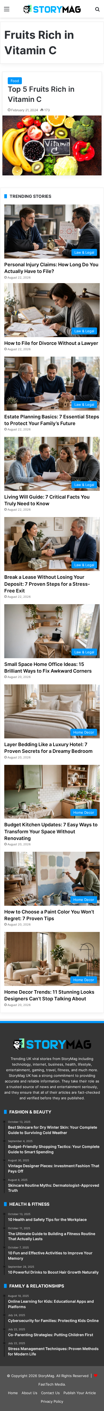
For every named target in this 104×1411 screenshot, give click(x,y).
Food (15, 81)
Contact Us (50, 1393)
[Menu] (6, 11)
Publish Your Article (79, 1393)
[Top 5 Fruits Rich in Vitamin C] (52, 145)
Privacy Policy (52, 1401)
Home (13, 1393)
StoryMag (46, 1376)
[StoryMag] (52, 9)
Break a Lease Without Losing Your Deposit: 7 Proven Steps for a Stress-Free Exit (47, 583)
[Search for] (97, 11)
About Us (29, 1393)
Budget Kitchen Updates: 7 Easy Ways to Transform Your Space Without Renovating (51, 831)
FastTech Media (51, 1384)
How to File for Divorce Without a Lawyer (51, 343)
